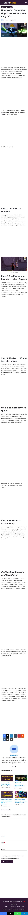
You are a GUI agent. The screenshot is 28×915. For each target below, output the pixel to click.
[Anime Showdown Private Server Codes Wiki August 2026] (21, 794)
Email (3, 842)
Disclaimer (5, 909)
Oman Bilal (5, 20)
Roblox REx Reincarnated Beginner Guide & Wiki (19, 785)
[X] (7, 736)
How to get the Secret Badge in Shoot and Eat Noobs (7, 784)
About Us (6, 906)
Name (3, 836)
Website (3, 849)
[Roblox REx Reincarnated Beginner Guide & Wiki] (21, 778)
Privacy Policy (22, 909)
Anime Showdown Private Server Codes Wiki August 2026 (21, 801)
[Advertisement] (14, 53)
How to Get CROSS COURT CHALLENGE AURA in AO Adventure (6, 802)
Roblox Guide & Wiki (7, 7)
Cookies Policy (20, 906)
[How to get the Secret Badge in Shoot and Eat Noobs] (7, 778)
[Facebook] (4, 736)
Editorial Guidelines (13, 909)
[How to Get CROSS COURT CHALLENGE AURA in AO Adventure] (7, 794)
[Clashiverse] (10, 2)
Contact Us (13, 906)
